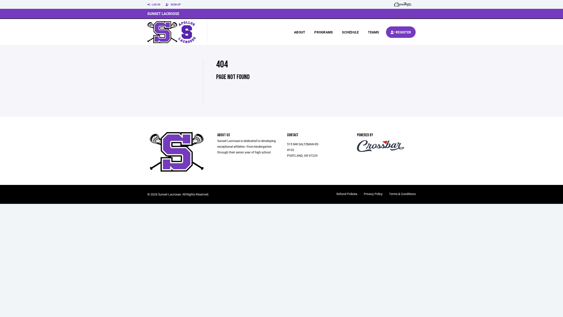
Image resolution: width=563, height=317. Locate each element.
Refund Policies (346, 194)
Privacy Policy (373, 194)
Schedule (350, 32)
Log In (155, 4)
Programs (323, 32)
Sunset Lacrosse (163, 13)
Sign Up (175, 4)
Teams (373, 32)
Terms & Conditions (402, 194)
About (299, 32)
